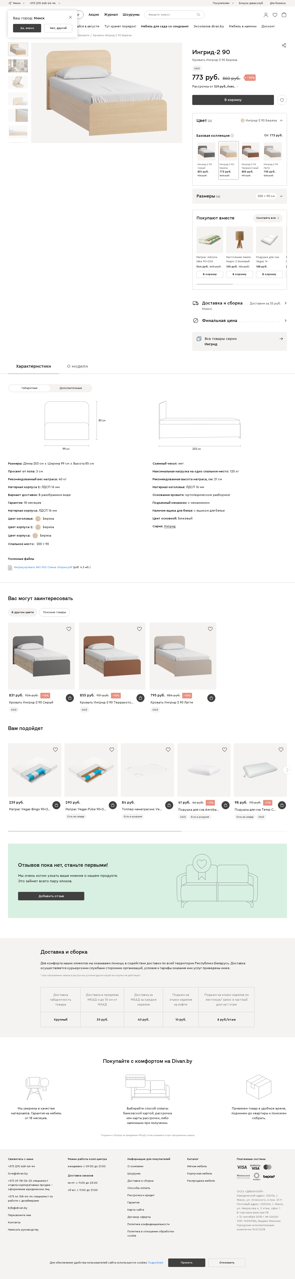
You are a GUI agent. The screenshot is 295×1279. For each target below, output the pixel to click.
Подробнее (155, 1262)
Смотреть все (266, 218)
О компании (135, 1166)
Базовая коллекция (213, 135)
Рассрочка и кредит (141, 1195)
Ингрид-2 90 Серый (204, 166)
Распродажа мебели (201, 1180)
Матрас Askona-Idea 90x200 (207, 259)
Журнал (111, 14)
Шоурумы (131, 14)
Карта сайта (135, 1209)
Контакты (14, 1222)
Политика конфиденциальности (148, 1224)
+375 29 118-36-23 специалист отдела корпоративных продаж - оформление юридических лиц (30, 1185)
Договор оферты (139, 1217)
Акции (93, 14)
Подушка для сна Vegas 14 (267, 259)
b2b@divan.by (17, 1208)
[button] (266, 15)
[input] (174, 14)
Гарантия (133, 1202)
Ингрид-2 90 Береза (227, 166)
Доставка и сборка (140, 1180)
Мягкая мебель (197, 1166)
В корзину (233, 100)
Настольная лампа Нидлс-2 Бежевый (238, 259)
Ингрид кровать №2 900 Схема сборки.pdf (43, 567)
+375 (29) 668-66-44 (21, 1166)
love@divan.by (18, 1173)
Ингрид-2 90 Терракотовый (250, 166)
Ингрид (170, 526)
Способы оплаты (138, 1188)
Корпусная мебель (199, 1173)
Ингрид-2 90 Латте (271, 166)
